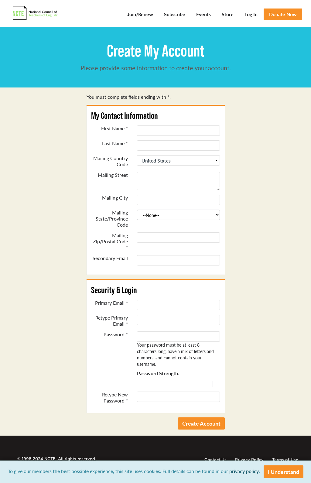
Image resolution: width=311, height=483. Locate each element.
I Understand (283, 471)
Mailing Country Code (110, 161)
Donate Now (283, 14)
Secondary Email (110, 258)
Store (228, 14)
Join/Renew (140, 14)
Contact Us (215, 459)
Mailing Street (113, 175)
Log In (251, 14)
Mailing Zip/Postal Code (110, 241)
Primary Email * (111, 303)
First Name (114, 128)
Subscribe (174, 14)
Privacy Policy (249, 459)
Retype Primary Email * (111, 321)
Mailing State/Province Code (112, 219)
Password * (116, 334)
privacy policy (244, 471)
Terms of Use (285, 459)
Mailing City (115, 198)
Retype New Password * (115, 398)
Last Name (115, 143)
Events (203, 14)
